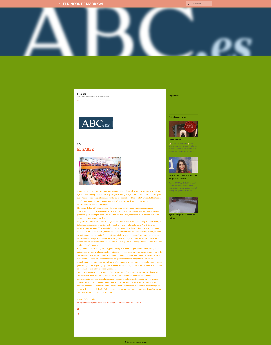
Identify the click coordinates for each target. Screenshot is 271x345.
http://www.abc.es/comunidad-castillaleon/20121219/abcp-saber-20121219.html (109, 303)
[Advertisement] (135, 72)
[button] (78, 101)
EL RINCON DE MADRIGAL (83, 4)
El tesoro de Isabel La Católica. (179, 139)
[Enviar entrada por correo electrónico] (78, 310)
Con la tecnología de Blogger (136, 342)
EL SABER (85, 149)
